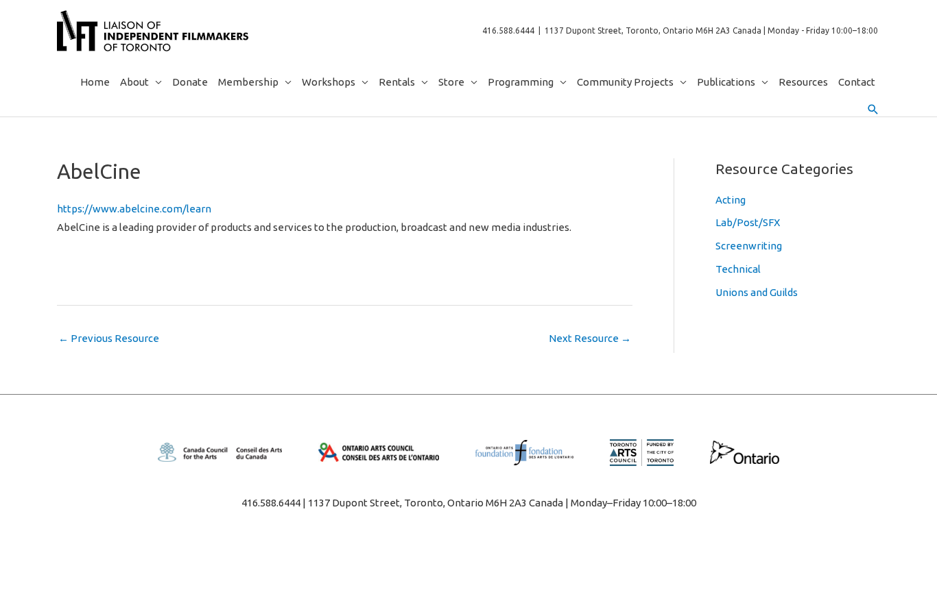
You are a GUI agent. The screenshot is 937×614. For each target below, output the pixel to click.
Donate (190, 82)
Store (451, 82)
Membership (248, 82)
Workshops (328, 82)
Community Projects (625, 82)
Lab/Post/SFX (747, 222)
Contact (856, 82)
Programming (521, 82)
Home (95, 82)
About (134, 82)
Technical (738, 269)
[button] (873, 109)
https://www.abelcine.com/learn (134, 208)
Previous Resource (108, 338)
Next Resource (590, 338)
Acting (730, 200)
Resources (803, 82)
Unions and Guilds (756, 292)
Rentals (397, 82)
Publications (726, 82)
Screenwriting (748, 245)
